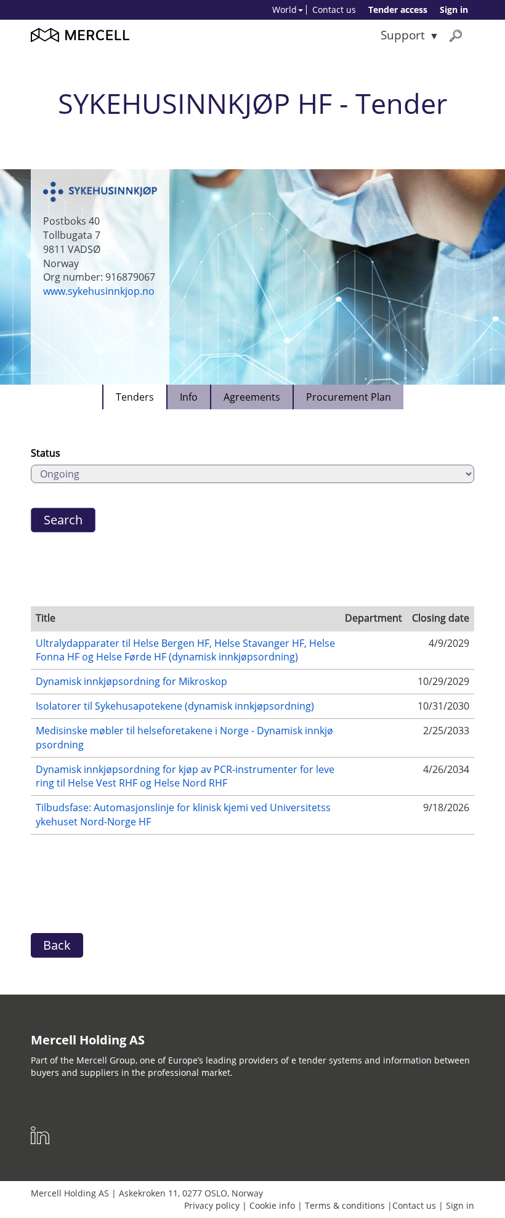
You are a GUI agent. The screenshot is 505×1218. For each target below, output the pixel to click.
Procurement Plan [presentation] (348, 397)
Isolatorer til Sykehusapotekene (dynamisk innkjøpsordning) (175, 706)
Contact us (334, 9)
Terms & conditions (345, 1205)
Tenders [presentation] (135, 397)
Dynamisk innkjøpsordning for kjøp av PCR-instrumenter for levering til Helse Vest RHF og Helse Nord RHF (185, 776)
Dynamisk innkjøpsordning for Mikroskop (131, 681)
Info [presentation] (189, 397)
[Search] (455, 35)
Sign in (454, 9)
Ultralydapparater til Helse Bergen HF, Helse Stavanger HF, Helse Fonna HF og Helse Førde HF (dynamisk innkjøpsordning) (185, 650)
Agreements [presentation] (252, 397)
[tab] (134, 397)
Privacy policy (212, 1205)
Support (403, 34)
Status (45, 453)
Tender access (397, 9)
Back (57, 945)
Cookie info (272, 1205)
